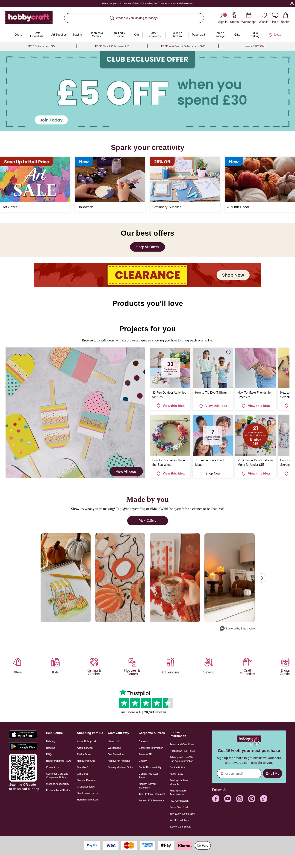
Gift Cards (82, 773)
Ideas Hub (113, 741)
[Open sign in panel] (147, 91)
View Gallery (147, 520)
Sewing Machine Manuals (179, 782)
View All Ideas (126, 471)
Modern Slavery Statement (147, 785)
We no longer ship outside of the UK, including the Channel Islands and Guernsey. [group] (147, 3)
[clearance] (147, 275)
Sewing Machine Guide (120, 767)
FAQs (49, 754)
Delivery (50, 741)
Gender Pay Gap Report (148, 775)
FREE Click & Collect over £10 (112, 46)
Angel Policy (176, 774)
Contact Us (52, 767)
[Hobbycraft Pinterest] (251, 798)
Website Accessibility (57, 783)
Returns (50, 747)
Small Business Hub (88, 793)
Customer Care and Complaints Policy (57, 775)
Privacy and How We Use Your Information (181, 759)
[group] (147, 91)
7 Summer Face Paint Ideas (209, 462)
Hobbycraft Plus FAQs (58, 760)
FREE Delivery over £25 (41, 46)
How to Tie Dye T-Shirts (211, 392)
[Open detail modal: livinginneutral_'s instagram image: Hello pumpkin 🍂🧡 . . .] (229, 577)
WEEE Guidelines (179, 820)
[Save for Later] (185, 352)
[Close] (292, 3)
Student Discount (86, 780)
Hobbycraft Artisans (119, 760)
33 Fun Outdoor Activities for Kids (169, 395)
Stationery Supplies (166, 207)
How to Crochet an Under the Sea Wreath (169, 462)
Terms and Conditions (182, 744)
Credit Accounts (86, 786)
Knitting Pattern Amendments (178, 792)
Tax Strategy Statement (152, 794)
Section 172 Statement (151, 800)
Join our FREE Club (254, 46)
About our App (85, 747)
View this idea (174, 406)
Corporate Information (151, 747)
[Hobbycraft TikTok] (263, 798)
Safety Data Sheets (180, 826)
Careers (143, 741)
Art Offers (10, 207)
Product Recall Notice (58, 790)
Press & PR (145, 754)
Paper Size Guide (179, 807)
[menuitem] (18, 35)
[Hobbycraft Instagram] (239, 798)
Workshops (114, 747)
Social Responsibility (150, 767)
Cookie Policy (177, 767)
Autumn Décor (238, 207)
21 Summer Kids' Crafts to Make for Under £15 (255, 462)
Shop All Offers (147, 247)
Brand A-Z (82, 767)
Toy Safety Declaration (182, 813)
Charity (143, 760)
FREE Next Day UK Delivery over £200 (183, 46)
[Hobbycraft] (29, 19)
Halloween (85, 207)
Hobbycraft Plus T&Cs (182, 750)
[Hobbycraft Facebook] (215, 798)
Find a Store (84, 754)
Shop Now (212, 473)
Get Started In (116, 754)
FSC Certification (179, 800)
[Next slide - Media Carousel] (261, 578)
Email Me (272, 773)
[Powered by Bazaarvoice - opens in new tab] (237, 629)
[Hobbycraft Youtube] (227, 798)
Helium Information (87, 799)
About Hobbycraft (87, 741)
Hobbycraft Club (86, 760)
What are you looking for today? (137, 18)
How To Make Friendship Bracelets (254, 395)
